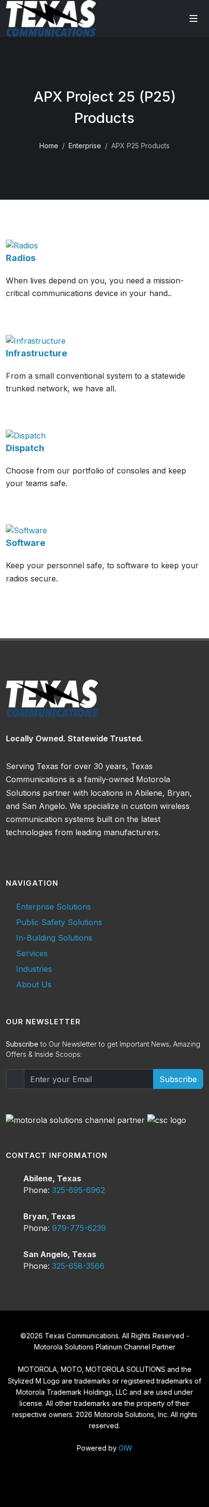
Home (48, 145)
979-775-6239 (79, 1228)
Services (32, 953)
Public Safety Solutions (59, 922)
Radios (20, 258)
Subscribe (178, 1079)
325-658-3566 (78, 1266)
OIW (125, 1448)
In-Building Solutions (54, 938)
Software (25, 543)
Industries (34, 969)
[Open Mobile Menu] (193, 18)
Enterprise (85, 145)
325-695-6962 (78, 1190)
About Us (34, 984)
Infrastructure (36, 353)
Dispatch (25, 448)
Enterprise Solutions (53, 906)
